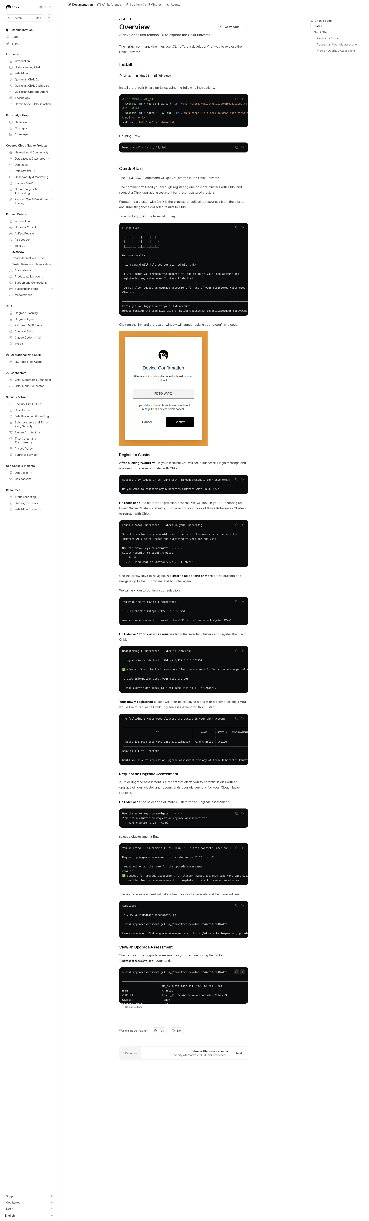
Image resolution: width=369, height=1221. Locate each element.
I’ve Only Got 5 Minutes (146, 4)
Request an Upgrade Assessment (338, 44)
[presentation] (183, 110)
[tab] (125, 75)
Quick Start (321, 32)
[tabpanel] (183, 122)
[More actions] (245, 27)
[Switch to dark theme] (50, 7)
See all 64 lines (134, 1007)
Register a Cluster (328, 38)
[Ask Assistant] (242, 98)
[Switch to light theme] (45, 7)
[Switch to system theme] (41, 7)
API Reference (111, 4)
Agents (175, 4)
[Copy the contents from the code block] (236, 98)
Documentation (82, 4)
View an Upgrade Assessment (336, 50)
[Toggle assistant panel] (49, 18)
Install (318, 26)
